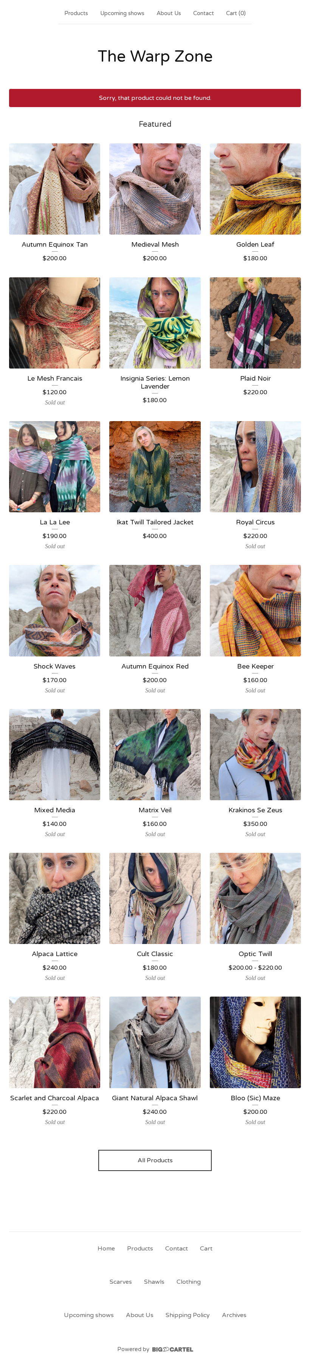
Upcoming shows (122, 13)
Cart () (236, 13)
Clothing (189, 1282)
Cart (206, 1248)
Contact (203, 13)
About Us (169, 13)
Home (106, 1248)
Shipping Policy (188, 1315)
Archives (234, 1315)
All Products (155, 1160)
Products (76, 13)
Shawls (154, 1282)
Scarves (121, 1282)
